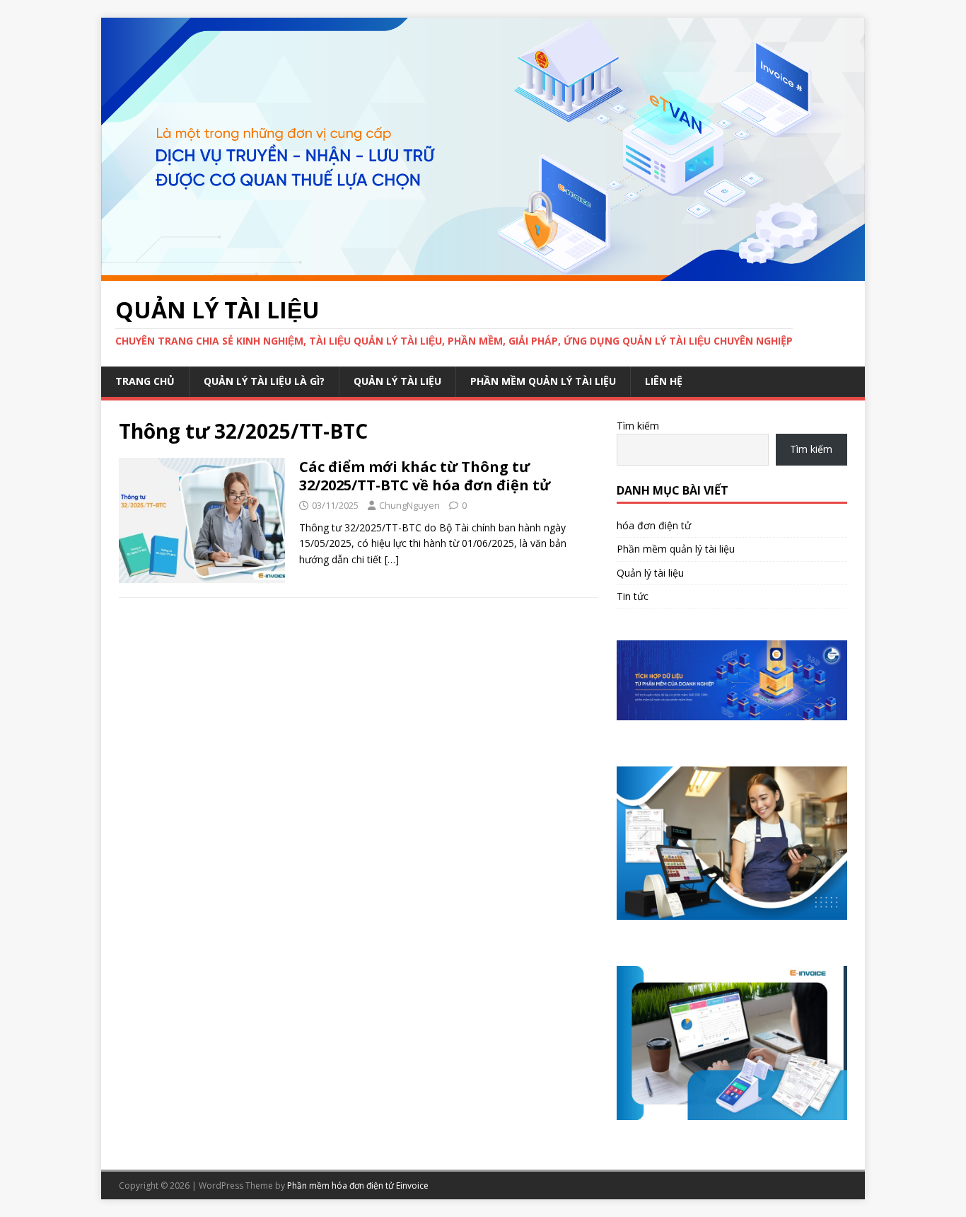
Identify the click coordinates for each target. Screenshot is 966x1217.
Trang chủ (145, 381)
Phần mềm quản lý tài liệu (543, 381)
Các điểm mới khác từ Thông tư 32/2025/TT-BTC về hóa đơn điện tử (424, 476)
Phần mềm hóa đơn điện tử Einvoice (358, 1185)
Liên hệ (663, 381)
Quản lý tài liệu (397, 381)
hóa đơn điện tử (654, 525)
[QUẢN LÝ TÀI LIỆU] (483, 272)
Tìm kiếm (638, 425)
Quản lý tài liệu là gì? (264, 381)
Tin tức (632, 596)
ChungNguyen (409, 505)
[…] (392, 559)
